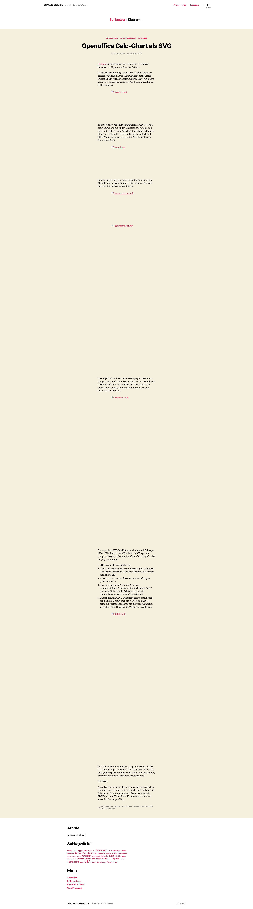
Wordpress (110, 862)
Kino (111, 855)
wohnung (103, 862)
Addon (69, 851)
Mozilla (88, 859)
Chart (107, 806)
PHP (93, 859)
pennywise (121, 54)
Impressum (194, 5)
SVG (113, 809)
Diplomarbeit (112, 38)
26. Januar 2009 (136, 54)
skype (110, 859)
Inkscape (136, 806)
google (108, 853)
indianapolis (122, 853)
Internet (69, 856)
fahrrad (78, 853)
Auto (85, 851)
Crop (111, 806)
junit (93, 856)
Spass (116, 858)
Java (79, 856)
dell (108, 851)
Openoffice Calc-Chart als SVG (126, 46)
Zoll (116, 862)
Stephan (102, 64)
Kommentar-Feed (75, 884)
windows (95, 862)
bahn (89, 851)
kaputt (98, 856)
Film (84, 853)
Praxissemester (101, 859)
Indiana (114, 853)
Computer (100, 850)
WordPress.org (74, 888)
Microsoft (80, 859)
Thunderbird (73, 862)
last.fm (69, 859)
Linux (74, 859)
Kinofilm (118, 856)
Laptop (124, 856)
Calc (102, 806)
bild (93, 851)
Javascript (86, 856)
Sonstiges (142, 38)
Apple (80, 851)
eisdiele (123, 851)
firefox (90, 853)
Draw (124, 806)
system (122, 859)
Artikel (176, 5)
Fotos (183, 5)
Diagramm (118, 806)
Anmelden (72, 877)
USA (87, 861)
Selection (108, 809)
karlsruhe (104, 856)
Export (129, 806)
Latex (142, 806)
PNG (102, 809)
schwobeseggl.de (53, 5)
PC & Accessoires (128, 38)
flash (96, 853)
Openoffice (149, 806)
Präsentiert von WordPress (102, 903)
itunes (74, 856)
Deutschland (115, 851)
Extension (70, 853)
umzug (81, 862)
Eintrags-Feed (74, 881)
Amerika (75, 851)
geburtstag (101, 853)
